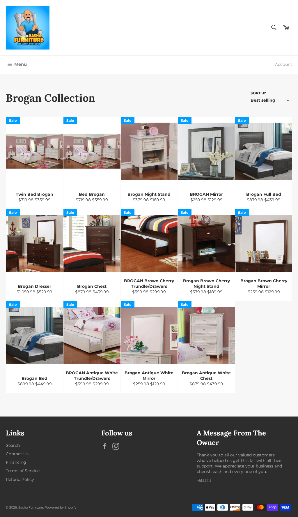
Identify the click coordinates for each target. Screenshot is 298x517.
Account (283, 64)
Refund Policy (20, 479)
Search (13, 445)
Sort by (258, 93)
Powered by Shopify (61, 507)
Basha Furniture (30, 507)
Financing (16, 462)
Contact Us (17, 453)
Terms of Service (23, 470)
